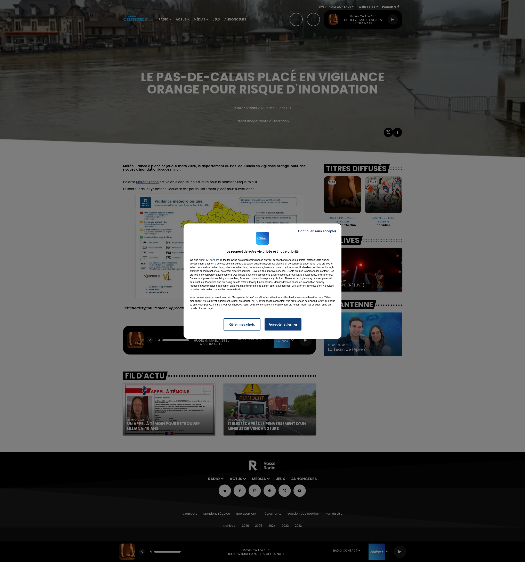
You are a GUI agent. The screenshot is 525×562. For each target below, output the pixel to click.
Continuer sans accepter (317, 231)
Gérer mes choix (242, 324)
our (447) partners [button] (209, 259)
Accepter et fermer (283, 324)
